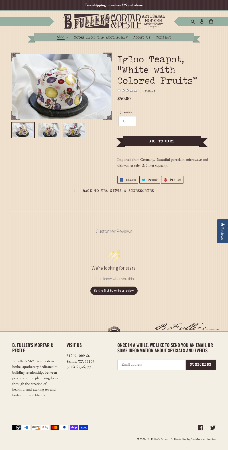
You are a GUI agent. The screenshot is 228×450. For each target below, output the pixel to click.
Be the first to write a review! (114, 290)
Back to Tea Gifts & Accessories (117, 191)
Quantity (125, 112)
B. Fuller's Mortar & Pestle (164, 439)
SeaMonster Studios (203, 439)
